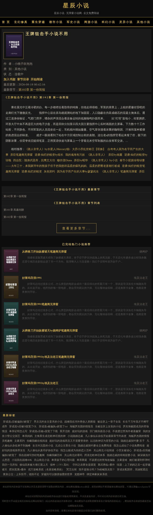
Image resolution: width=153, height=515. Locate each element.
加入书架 (10, 79)
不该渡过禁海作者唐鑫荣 (126, 431)
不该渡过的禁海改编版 (102, 460)
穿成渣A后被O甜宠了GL (23, 426)
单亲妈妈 (27, 436)
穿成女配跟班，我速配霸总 (132, 469)
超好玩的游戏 (80, 431)
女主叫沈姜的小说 (42, 445)
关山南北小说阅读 (103, 450)
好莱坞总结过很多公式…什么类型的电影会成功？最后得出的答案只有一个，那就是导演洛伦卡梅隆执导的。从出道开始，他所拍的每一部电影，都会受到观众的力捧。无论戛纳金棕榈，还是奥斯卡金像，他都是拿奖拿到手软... (84, 288)
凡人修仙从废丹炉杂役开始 (42, 450)
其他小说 (143, 22)
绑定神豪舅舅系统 (97, 474)
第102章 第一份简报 (32, 89)
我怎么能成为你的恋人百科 (75, 450)
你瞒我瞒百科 (54, 455)
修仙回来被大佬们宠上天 (34, 464)
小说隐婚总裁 (75, 436)
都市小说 (56, 22)
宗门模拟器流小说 (100, 431)
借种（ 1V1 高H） (60, 464)
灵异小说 (126, 22)
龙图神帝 (79, 474)
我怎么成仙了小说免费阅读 (129, 445)
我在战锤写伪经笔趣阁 (32, 455)
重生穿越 (38, 22)
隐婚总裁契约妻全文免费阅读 (95, 445)
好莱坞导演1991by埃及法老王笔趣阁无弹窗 (48, 357)
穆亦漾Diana (64, 160)
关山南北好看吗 (73, 455)
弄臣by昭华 (81, 160)
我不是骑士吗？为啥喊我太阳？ (97, 469)
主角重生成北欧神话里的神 (50, 436)
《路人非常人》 (96, 154)
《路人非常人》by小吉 (104, 160)
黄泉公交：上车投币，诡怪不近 (21, 474)
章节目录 (23, 79)
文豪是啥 (122, 460)
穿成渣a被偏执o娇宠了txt (53, 426)
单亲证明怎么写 (18, 431)
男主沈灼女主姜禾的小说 (48, 421)
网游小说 (91, 22)
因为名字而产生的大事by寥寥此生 (78, 171)
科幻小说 (108, 22)
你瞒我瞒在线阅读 (37, 440)
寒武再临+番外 (106, 464)
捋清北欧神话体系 (94, 455)
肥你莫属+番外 (17, 469)
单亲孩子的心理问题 (63, 460)
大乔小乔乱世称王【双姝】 (89, 149)
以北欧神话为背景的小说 (104, 440)
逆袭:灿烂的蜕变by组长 (49, 154)
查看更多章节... (76, 228)
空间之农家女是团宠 (84, 464)
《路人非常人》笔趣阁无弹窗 (119, 171)
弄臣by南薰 (115, 154)
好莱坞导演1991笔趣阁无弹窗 (40, 304)
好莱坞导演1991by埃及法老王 (40, 383)
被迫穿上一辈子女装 (109, 421)
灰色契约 (49, 171)
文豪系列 (19, 440)
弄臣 (142, 171)
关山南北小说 (41, 460)
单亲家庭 (82, 460)
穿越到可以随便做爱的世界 (56, 474)
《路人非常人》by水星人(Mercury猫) (47, 149)
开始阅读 (37, 79)
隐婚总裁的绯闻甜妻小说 (121, 455)
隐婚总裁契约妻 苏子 (133, 440)
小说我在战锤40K (22, 460)
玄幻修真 (21, 22)
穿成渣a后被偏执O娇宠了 (17, 421)
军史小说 (73, 22)
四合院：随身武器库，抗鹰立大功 (34, 160)
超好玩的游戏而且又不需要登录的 (68, 440)
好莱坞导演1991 (32, 278)
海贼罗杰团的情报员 (81, 426)
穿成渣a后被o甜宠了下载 (43, 431)
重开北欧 (65, 431)
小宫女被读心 (124, 450)
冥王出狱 (71, 469)
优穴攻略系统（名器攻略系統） (46, 469)
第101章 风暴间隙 (14, 209)
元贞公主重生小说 (65, 445)
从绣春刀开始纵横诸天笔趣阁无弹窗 (44, 251)
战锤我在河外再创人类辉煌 (79, 421)
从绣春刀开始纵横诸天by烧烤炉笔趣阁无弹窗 (50, 330)
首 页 (6, 22)
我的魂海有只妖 (75, 154)
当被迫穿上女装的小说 (108, 426)
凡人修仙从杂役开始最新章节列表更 (106, 436)
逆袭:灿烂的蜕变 (32, 171)
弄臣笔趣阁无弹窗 (21, 154)
